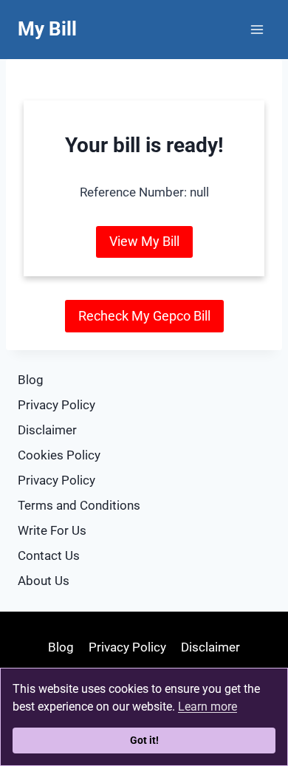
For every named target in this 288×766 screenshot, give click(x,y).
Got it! (144, 740)
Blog (31, 379)
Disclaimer (47, 430)
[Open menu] (256, 29)
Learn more (207, 707)
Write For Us (52, 530)
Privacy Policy (56, 404)
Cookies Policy (59, 455)
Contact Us (49, 555)
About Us (43, 580)
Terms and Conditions (79, 505)
